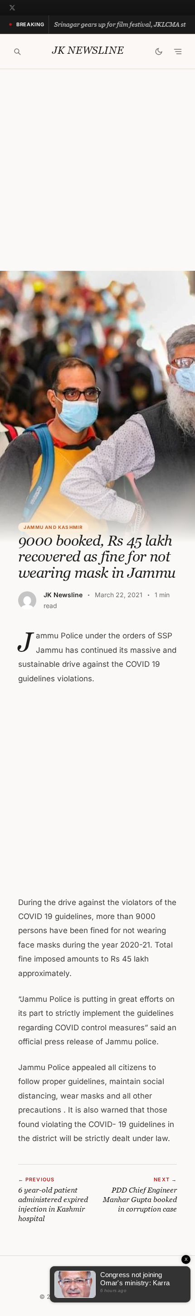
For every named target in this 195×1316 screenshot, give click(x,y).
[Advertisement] (97, 170)
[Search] (17, 51)
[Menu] (178, 51)
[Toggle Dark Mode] (159, 51)
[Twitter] (12, 8)
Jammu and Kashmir (53, 527)
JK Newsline (87, 50)
